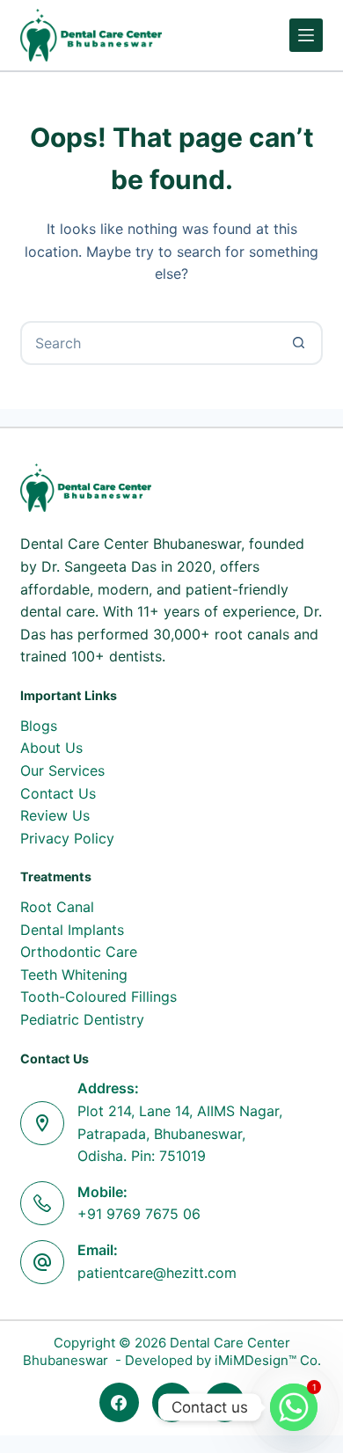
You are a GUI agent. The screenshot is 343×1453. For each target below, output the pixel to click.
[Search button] (299, 343)
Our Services (62, 770)
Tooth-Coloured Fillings (98, 996)
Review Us (55, 815)
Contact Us (58, 793)
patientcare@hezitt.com (157, 1272)
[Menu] (306, 35)
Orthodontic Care (78, 951)
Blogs (38, 725)
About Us (51, 747)
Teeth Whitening (74, 974)
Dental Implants (72, 929)
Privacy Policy (67, 838)
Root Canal (57, 907)
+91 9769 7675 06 (139, 1214)
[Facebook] (119, 1402)
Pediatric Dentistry (82, 1019)
